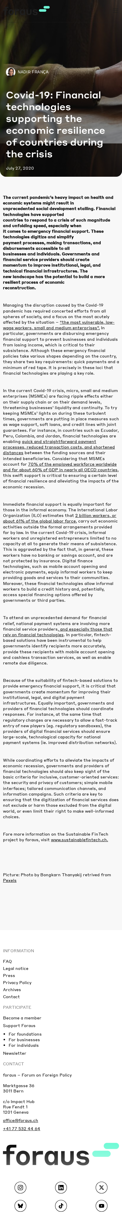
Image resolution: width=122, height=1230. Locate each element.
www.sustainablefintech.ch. (79, 839)
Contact (11, 996)
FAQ (7, 961)
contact (13, 1063)
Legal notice (15, 968)
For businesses (24, 1039)
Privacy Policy (17, 982)
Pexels (10, 880)
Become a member (22, 1017)
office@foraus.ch (20, 1120)
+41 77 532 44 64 (21, 1128)
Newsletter (14, 1053)
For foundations (25, 1033)
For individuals (24, 1045)
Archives (12, 989)
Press (9, 975)
